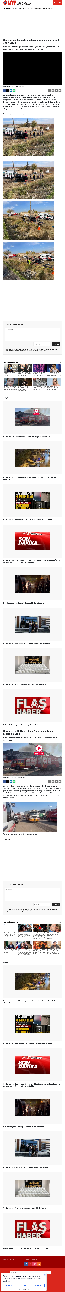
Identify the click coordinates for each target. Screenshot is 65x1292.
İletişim (18, 1259)
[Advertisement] (32, 24)
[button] (53, 90)
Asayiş (15, 8)
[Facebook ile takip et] (26, 1264)
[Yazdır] (49, 90)
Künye (12, 1259)
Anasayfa (8, 8)
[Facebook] (4, 90)
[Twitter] (7, 90)
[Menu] (59, 2)
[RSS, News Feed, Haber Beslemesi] (39, 1264)
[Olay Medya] (18, 2)
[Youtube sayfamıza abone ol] (30, 1264)
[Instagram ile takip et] (34, 1264)
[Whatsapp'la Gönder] (14, 90)
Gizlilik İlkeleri (25, 1259)
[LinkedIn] (11, 90)
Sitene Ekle (34, 1259)
